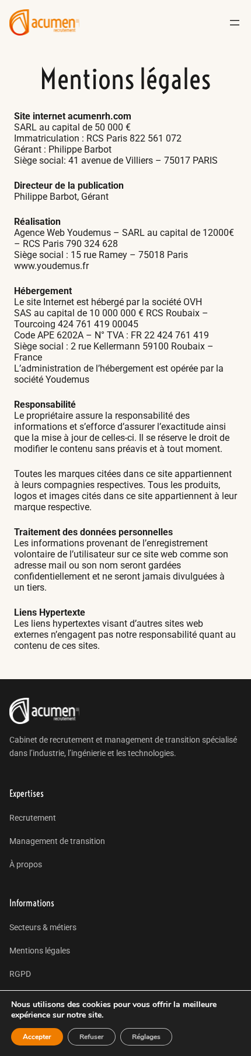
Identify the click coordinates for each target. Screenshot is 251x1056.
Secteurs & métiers (42, 927)
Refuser (91, 1036)
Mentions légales (39, 950)
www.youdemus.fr (51, 265)
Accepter (37, 1036)
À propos (25, 864)
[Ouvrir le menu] (235, 23)
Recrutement (32, 817)
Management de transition (57, 841)
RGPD (20, 974)
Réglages (146, 1036)
